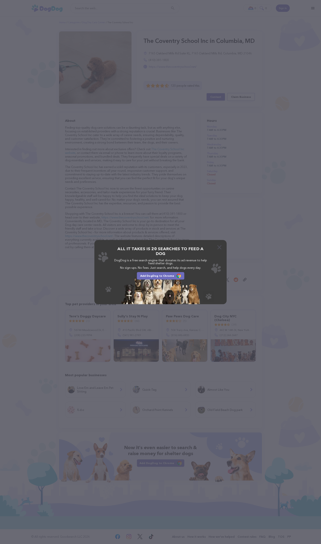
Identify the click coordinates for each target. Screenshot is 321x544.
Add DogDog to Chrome (157, 275)
